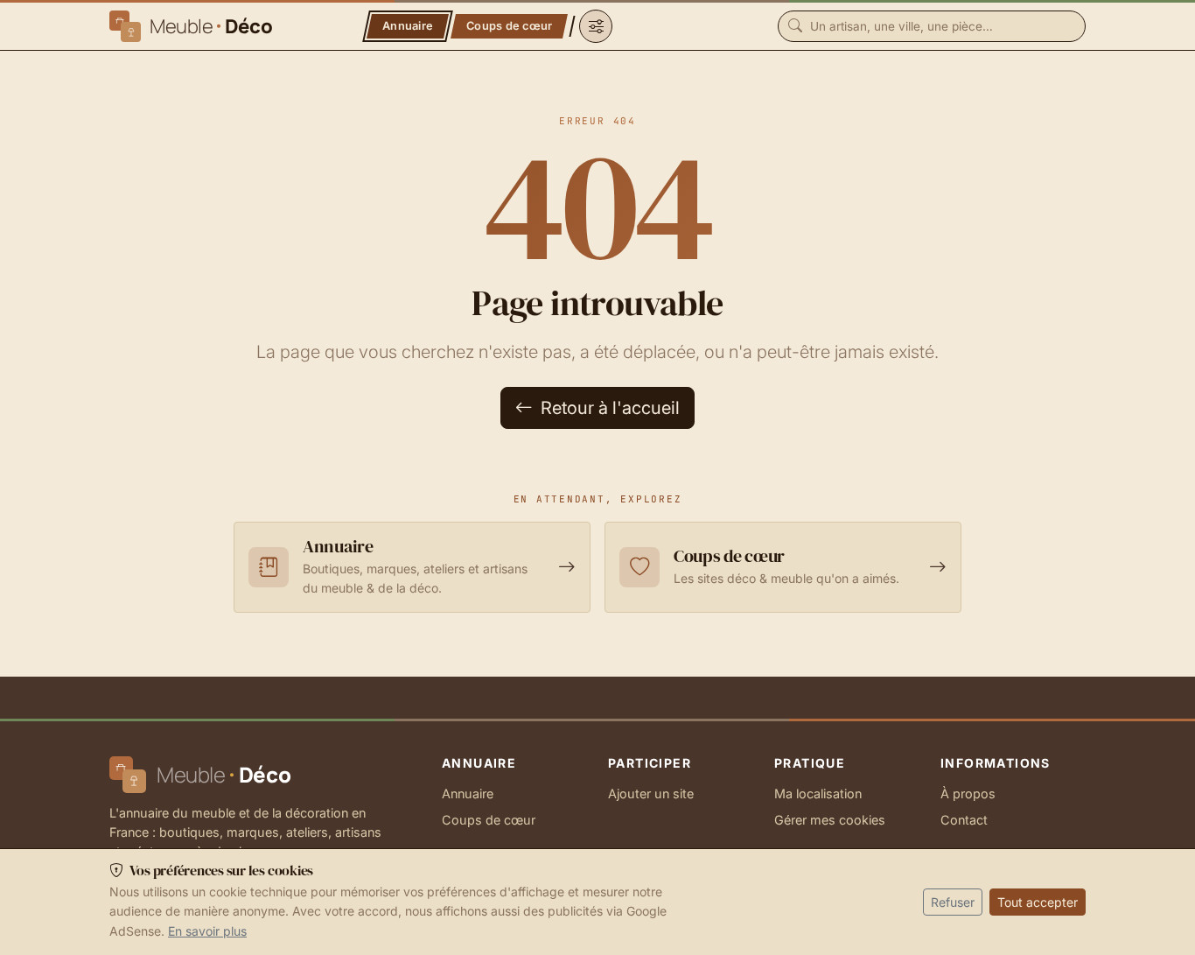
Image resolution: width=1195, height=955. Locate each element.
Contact (964, 819)
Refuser (953, 902)
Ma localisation (818, 793)
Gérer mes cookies (829, 819)
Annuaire (467, 793)
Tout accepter (1037, 902)
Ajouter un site (651, 793)
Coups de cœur (488, 819)
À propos (968, 793)
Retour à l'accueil (608, 407)
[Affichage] (595, 26)
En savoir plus (207, 930)
